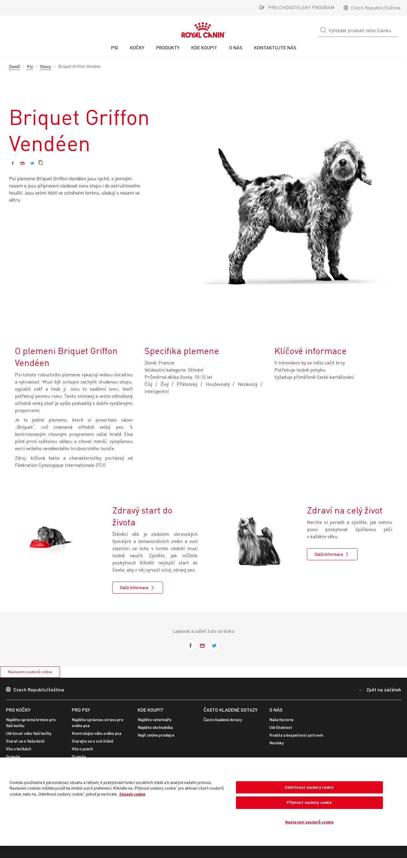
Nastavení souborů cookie (30, 671)
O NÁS (275, 710)
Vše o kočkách (18, 748)
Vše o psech (82, 748)
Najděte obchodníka (155, 727)
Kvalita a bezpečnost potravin (296, 735)
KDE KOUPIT (151, 710)
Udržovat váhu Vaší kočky (29, 733)
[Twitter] (32, 163)
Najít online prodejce (156, 735)
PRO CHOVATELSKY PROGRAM (301, 7)
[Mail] (22, 163)
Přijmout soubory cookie (309, 802)
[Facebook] (12, 163)
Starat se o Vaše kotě (25, 740)
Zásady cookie (132, 794)
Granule (13, 756)
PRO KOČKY (18, 710)
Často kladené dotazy (230, 710)
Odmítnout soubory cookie (309, 787)
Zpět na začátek (383, 689)
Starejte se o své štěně (92, 740)
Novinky (276, 742)
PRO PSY (81, 710)
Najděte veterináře (154, 719)
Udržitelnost (280, 727)
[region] (203, 801)
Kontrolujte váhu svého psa (96, 733)
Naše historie (281, 719)
